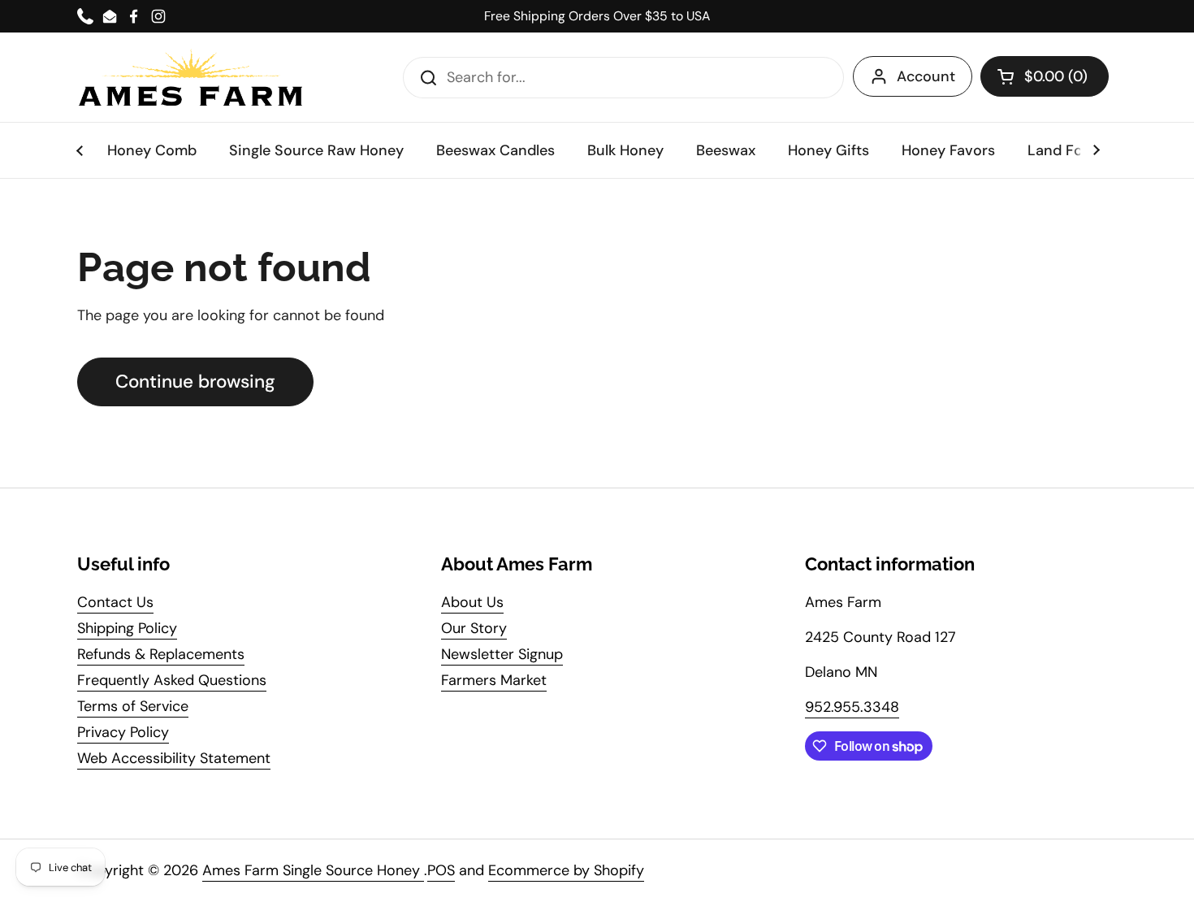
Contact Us (115, 602)
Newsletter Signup (502, 654)
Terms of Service (132, 706)
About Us (472, 602)
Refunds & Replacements (160, 654)
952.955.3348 (852, 707)
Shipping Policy (127, 628)
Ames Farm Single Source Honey (313, 870)
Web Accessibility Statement (173, 758)
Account (926, 76)
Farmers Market (494, 680)
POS (441, 870)
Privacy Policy (123, 732)
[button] (1044, 76)
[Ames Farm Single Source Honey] (191, 77)
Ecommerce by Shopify (566, 870)
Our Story (474, 628)
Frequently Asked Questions (171, 680)
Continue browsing (195, 381)
